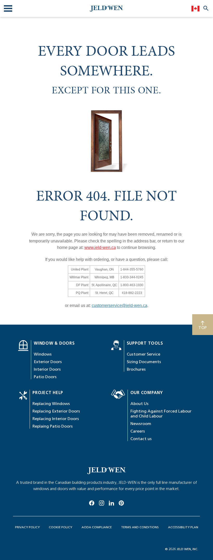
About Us (139, 403)
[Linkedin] (111, 502)
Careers (137, 431)
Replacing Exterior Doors (56, 411)
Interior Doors (47, 369)
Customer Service (143, 354)
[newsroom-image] (106, 470)
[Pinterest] (121, 502)
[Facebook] (91, 502)
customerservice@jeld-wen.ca (119, 305)
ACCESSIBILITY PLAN (183, 527)
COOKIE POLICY (60, 527)
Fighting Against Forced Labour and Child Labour (160, 414)
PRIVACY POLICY (27, 527)
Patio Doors (45, 376)
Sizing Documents (144, 361)
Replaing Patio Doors (52, 426)
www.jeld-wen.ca (100, 247)
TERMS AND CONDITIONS (140, 527)
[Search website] (206, 8)
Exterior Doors (48, 361)
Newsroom (140, 423)
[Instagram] (101, 502)
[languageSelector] (195, 8)
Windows (43, 354)
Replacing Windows (51, 403)
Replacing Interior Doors (55, 418)
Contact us (141, 438)
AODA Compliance (97, 527)
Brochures (136, 369)
